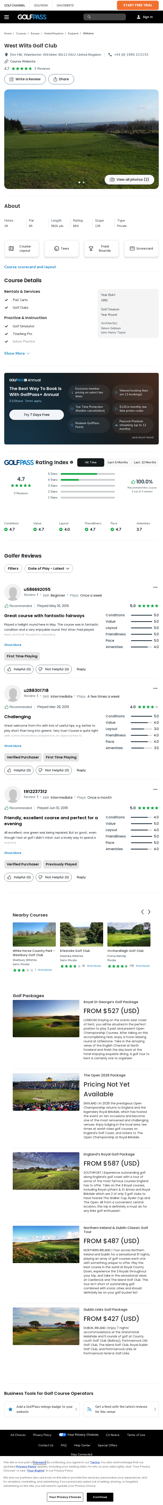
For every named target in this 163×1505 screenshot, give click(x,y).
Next (149, 912)
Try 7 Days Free (36, 414)
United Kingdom (53, 33)
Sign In (148, 17)
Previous (142, 912)
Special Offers (107, 1445)
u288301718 (36, 690)
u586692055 (37, 589)
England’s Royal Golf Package (109, 1154)
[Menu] (6, 17)
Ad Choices (18, 1435)
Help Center (82, 1445)
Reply (81, 669)
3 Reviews (42, 68)
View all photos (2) (133, 179)
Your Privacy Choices (82, 1435)
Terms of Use (136, 1435)
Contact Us (45, 1445)
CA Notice (112, 1435)
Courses (21, 33)
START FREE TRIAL (137, 5)
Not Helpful (57, 669)
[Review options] (155, 587)
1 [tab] (79, 182)
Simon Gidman (111, 328)
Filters (13, 568)
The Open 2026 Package (104, 1075)
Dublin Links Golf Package (105, 1309)
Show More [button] (14, 353)
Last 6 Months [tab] (118, 462)
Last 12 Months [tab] (145, 462)
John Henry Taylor (113, 332)
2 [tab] (83, 182)
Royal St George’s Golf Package (111, 1002)
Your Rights (35, 1471)
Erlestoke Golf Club (75, 951)
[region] (81, 1480)
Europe (35, 33)
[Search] (90, 17)
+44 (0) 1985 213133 (131, 54)
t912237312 (35, 791)
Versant (40, 1462)
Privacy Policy (42, 1435)
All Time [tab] (91, 462)
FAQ (64, 1445)
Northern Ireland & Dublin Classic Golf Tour (116, 1229)
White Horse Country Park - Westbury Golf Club (34, 953)
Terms (95, 1462)
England (73, 33)
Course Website (22, 61)
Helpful (22, 669)
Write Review (45, 970)
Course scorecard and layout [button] (30, 266)
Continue (100, 1497)
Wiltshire (88, 33)
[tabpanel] (81, 139)
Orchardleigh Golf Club (125, 951)
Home (7, 33)
